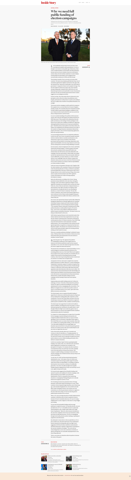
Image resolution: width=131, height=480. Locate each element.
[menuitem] (89, 2)
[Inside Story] (49, 3)
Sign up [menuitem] (87, 2)
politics (65, 449)
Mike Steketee (54, 26)
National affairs (54, 7)
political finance (60, 449)
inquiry (65, 117)
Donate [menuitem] (83, 2)
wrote (52, 234)
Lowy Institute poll (64, 81)
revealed (67, 136)
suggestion (53, 425)
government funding (64, 110)
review (52, 270)
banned (61, 385)
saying (76, 204)
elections (55, 449)
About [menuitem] (80, 2)
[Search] (89, 4)
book (66, 314)
